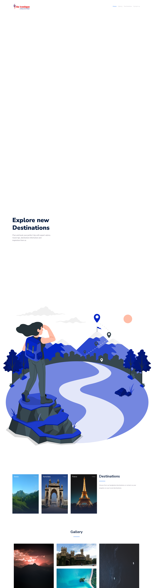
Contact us (136, 6)
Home (115, 6)
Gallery (120, 6)
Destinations (128, 6)
